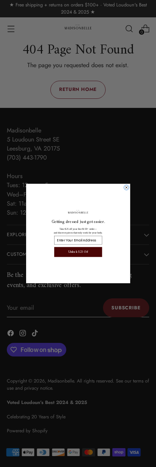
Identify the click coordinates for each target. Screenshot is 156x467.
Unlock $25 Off (78, 252)
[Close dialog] (126, 187)
